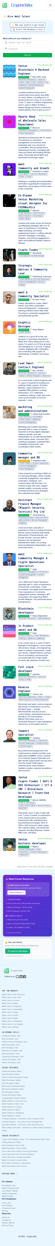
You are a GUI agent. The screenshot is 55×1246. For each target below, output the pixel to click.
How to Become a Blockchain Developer (18, 1154)
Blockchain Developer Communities (16, 1163)
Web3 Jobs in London (10, 1000)
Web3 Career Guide (10, 1188)
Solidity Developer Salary (12, 1071)
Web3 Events (7, 1196)
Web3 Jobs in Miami (10, 1018)
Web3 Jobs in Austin (10, 1015)
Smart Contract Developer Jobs (14, 1042)
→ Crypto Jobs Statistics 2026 (18, 927)
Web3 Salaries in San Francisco (14, 1101)
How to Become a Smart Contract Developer (19, 1151)
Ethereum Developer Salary (13, 1089)
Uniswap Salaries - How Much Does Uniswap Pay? (22, 1122)
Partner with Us (8, 1223)
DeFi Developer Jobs (10, 1048)
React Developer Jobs (11, 1054)
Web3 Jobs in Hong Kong (12, 1021)
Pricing (5, 1211)
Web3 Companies (9, 1193)
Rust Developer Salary (11, 1074)
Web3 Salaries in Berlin (11, 1110)
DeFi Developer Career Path (13, 1145)
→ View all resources (13, 933)
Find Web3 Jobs (9, 1185)
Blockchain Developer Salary (13, 1086)
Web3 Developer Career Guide (14, 1148)
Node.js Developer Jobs (11, 1059)
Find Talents (7, 1205)
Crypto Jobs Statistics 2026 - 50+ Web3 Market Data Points (26, 1139)
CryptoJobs (22, 5)
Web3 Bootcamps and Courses (14, 1166)
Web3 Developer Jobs (11, 1045)
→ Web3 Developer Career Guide (19, 907)
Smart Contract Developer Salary (15, 1077)
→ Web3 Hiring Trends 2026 (17, 920)
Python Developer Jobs (11, 1062)
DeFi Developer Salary (11, 1083)
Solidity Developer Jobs (11, 1036)
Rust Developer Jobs (10, 1039)
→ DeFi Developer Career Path (18, 911)
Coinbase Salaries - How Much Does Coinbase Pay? (23, 1119)
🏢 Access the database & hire (28, 29)
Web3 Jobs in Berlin (10, 1003)
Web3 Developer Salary (11, 1080)
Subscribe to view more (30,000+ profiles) (35, 867)
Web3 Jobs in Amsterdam (12, 1009)
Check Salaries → (16, 892)
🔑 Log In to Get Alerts (18, 951)
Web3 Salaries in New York (13, 1104)
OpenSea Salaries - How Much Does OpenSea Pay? (22, 1125)
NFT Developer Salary (10, 1092)
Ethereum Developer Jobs (12, 1051)
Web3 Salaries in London (12, 1107)
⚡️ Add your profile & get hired (28, 25)
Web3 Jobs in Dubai (10, 1012)
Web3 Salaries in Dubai (11, 1116)
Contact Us (6, 1220)
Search (27, 55)
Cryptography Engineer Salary (14, 1098)
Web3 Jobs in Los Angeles (12, 1024)
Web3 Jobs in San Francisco (13, 994)
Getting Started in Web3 (11, 1142)
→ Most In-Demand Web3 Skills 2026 (20, 924)
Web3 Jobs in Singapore (11, 1006)
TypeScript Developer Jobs (13, 1057)
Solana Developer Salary (12, 1095)
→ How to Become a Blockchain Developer (23, 903)
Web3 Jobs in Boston (10, 1027)
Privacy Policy (8, 1225)
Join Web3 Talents (10, 1191)
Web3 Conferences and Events (14, 1160)
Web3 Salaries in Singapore (13, 1113)
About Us (6, 1217)
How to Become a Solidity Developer (16, 1157)
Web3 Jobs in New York (11, 997)
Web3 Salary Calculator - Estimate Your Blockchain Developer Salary (27, 1128)
